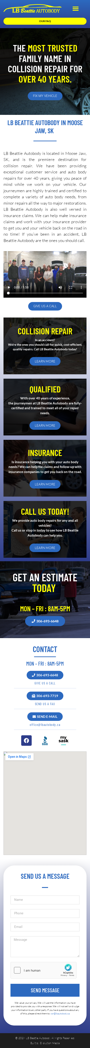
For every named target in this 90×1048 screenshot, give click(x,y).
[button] (75, 8)
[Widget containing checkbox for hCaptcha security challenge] (43, 970)
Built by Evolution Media (45, 1043)
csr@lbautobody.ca (60, 1013)
